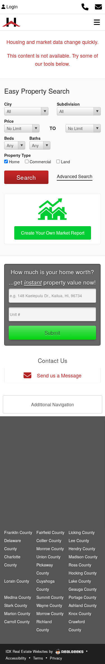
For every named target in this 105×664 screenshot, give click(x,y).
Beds (9, 138)
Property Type (17, 155)
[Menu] (97, 22)
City (8, 104)
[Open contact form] (98, 6)
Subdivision (68, 104)
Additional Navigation (52, 404)
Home (14, 161)
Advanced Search (74, 176)
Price (9, 121)
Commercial (40, 161)
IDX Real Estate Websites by (30, 651)
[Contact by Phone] (84, 6)
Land (65, 161)
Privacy (56, 658)
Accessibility (16, 658)
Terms (38, 658)
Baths (35, 138)
